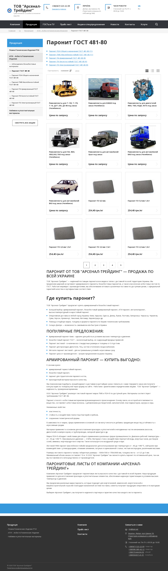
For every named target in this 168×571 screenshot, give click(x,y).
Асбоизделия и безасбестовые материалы (22, 65)
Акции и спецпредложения (91, 24)
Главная (11, 31)
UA (139, 6)
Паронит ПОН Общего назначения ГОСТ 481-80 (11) (71, 51)
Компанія (82, 524)
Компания (15, 24)
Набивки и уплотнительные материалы (21, 111)
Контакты (130, 24)
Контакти (82, 534)
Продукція (12, 524)
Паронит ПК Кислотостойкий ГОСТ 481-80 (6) (68, 61)
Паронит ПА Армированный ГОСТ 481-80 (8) (67, 58)
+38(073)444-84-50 (136, 552)
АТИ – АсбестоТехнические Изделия (21, 57)
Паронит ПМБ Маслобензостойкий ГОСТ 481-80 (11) (71, 54)
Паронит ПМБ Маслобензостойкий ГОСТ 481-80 (24, 83)
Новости (115, 24)
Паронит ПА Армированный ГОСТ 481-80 (23, 90)
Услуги (144, 24)
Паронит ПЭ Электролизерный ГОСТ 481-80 (24, 104)
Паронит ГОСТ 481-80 (21, 71)
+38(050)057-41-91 (136, 555)
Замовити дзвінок (59, 9)
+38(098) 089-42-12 (136, 549)
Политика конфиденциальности (19, 568)
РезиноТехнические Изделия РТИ (24, 50)
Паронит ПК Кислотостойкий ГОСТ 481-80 (23, 97)
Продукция (31, 24)
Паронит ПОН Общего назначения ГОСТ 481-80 (24, 76)
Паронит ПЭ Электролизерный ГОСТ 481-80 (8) (68, 65)
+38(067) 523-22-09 (136, 546)
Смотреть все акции (25, 123)
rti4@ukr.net (133, 529)
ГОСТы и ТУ (48, 24)
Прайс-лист (66, 24)
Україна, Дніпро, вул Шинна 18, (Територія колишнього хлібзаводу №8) (142, 536)
